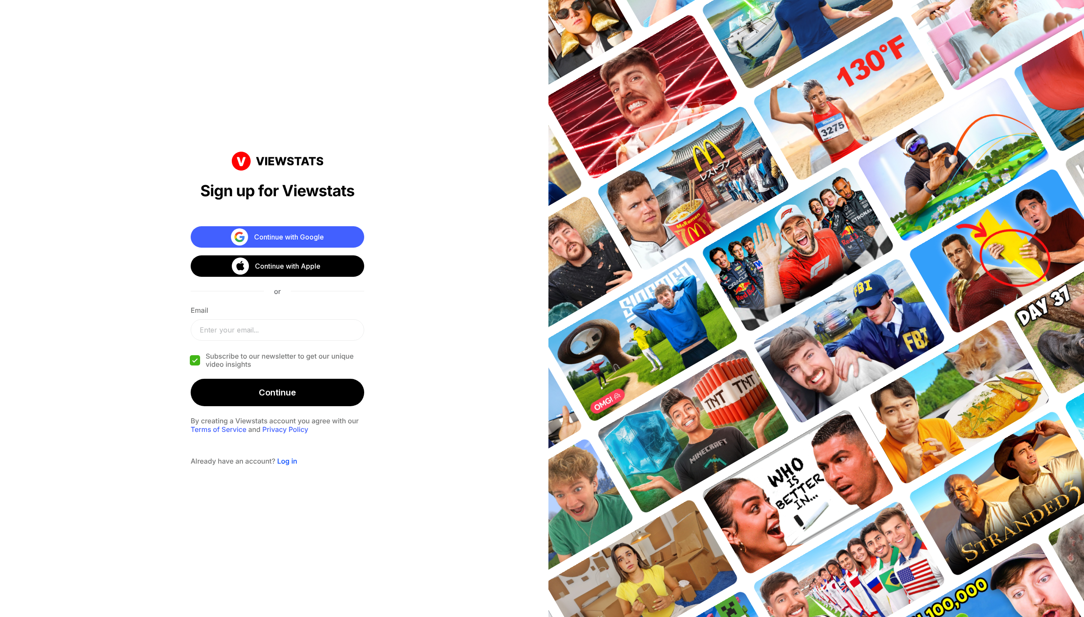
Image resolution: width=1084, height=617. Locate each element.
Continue (277, 392)
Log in (287, 461)
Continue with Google (289, 237)
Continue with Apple (287, 266)
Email (199, 310)
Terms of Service (218, 429)
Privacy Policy (285, 429)
